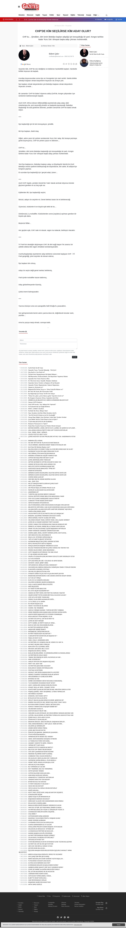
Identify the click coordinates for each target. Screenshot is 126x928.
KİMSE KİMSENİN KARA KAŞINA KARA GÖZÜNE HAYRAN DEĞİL (43, 612)
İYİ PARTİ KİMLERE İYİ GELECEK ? (34, 784)
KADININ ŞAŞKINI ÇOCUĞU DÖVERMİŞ (36, 833)
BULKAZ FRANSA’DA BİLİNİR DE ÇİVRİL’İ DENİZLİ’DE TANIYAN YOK (44, 548)
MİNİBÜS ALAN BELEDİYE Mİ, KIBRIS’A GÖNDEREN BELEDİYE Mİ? (44, 400)
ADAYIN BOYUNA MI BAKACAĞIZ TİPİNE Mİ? (37, 468)
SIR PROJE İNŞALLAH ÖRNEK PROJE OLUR (37, 487)
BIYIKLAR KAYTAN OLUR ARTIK (33, 698)
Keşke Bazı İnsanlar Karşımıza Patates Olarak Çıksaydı (40, 426)
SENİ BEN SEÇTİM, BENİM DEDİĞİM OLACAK (38, 479)
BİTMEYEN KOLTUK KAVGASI (33, 781)
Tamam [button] (118, 924)
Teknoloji (80, 15)
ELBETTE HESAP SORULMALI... (34, 878)
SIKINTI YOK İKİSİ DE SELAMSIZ (34, 606)
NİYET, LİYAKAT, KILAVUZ (32, 408)
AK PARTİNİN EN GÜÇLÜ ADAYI (33, 655)
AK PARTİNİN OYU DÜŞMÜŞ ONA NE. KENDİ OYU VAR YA (41, 642)
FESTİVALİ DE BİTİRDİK (31, 670)
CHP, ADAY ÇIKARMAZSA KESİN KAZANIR (36, 751)
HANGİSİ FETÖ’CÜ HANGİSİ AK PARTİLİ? (36, 747)
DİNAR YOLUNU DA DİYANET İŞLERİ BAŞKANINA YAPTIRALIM (43, 528)
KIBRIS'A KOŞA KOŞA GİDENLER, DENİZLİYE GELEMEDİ (41, 854)
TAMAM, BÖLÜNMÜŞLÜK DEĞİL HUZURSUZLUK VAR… (41, 657)
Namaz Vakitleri (78, 906)
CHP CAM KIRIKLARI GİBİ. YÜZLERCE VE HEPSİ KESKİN (41, 560)
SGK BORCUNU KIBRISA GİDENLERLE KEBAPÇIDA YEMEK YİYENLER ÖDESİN (48, 567)
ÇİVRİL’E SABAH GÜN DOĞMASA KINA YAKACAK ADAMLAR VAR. (43, 524)
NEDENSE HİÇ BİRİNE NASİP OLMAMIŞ (36, 754)
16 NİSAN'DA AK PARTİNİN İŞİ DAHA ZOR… (37, 831)
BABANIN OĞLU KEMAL (31, 440)
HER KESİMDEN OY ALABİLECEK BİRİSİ (36, 676)
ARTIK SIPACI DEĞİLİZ (31, 884)
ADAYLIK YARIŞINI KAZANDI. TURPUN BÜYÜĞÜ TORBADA (42, 610)
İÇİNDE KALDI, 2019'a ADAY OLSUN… (35, 717)
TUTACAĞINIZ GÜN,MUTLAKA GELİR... (36, 861)
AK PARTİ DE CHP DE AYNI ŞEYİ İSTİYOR (36, 844)
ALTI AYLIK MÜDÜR (30, 558)
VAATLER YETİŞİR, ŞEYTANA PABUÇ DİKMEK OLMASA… (41, 807)
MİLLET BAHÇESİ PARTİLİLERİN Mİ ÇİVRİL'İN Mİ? (39, 483)
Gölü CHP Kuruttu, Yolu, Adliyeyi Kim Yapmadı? (38, 404)
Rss (49, 896)
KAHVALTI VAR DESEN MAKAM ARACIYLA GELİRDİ (39, 672)
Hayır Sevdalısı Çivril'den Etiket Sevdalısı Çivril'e (38, 413)
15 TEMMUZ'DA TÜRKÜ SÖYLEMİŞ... (35, 741)
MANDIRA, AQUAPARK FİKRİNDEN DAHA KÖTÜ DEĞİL (40, 515)
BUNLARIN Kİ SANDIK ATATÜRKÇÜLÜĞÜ (36, 668)
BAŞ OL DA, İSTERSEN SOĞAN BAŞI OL (36, 537)
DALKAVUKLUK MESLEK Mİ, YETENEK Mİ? (37, 829)
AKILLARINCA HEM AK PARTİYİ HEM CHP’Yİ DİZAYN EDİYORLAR (43, 430)
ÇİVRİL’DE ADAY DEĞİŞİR (32, 621)
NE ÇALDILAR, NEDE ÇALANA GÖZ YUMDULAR (38, 758)
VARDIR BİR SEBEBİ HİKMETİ (33, 629)
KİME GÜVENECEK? (30, 659)
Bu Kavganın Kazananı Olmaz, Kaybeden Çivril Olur (39, 398)
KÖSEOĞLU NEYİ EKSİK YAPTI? (34, 696)
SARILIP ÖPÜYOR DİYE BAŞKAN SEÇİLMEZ (37, 661)
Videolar (99, 19)
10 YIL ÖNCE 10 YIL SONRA (32, 601)
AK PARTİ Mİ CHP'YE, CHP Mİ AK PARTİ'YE (37, 618)
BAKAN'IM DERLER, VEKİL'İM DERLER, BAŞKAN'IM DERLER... (43, 721)
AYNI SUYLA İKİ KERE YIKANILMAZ (34, 597)
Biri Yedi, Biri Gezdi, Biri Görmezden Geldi (36, 391)
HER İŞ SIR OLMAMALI (31, 485)
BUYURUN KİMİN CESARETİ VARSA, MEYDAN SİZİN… (40, 704)
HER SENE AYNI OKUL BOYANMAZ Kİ (35, 535)
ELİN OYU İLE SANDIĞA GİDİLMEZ (34, 580)
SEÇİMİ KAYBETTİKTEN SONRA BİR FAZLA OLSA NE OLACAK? (43, 595)
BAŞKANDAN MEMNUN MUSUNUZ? (35, 799)
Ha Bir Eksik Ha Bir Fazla (31, 368)
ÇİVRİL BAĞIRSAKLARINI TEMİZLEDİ (35, 460)
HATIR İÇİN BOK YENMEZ (32, 771)
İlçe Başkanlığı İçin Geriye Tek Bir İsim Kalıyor (37, 393)
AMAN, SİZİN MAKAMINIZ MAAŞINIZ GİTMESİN (38, 739)
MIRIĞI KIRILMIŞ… (30, 790)
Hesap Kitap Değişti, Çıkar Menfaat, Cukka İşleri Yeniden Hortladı (43, 417)
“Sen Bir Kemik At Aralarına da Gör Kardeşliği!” (37, 415)
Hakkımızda (66, 896)
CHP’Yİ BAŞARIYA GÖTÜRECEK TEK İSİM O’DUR (39, 552)
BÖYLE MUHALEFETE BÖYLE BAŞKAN (36, 543)
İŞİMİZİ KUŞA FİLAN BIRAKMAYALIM (35, 796)
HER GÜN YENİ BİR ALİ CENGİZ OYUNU (36, 846)
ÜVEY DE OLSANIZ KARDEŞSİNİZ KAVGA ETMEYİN (39, 498)
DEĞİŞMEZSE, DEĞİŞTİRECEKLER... (35, 631)
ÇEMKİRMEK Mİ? (29, 492)
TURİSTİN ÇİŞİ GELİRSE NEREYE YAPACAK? (37, 494)
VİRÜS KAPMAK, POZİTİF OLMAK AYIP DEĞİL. (38, 518)
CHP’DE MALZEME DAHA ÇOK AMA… (35, 773)
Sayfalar (63, 904)
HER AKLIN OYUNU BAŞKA (32, 764)
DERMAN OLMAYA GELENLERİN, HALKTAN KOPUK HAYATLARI (43, 473)
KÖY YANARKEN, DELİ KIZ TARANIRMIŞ (36, 769)
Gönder (74, 357)
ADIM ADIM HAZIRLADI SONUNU (34, 775)
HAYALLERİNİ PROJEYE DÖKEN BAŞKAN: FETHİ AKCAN (41, 827)
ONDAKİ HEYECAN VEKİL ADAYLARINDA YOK (38, 464)
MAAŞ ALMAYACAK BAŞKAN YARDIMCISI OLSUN (39, 545)
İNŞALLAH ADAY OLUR (31, 638)
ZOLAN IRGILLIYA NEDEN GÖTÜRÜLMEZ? (37, 837)
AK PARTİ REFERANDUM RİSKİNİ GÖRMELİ (37, 835)
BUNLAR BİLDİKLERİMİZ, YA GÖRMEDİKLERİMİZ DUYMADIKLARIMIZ (45, 653)
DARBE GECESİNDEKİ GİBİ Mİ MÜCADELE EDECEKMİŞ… (41, 681)
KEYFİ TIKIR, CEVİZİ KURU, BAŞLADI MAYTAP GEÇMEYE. (41, 792)
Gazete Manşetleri (79, 904)
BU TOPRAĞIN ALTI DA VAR (32, 766)
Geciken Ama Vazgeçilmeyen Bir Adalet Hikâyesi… (39, 374)
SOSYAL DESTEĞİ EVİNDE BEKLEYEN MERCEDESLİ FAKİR (42, 496)
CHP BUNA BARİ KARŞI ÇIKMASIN (34, 816)
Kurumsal (76, 896)
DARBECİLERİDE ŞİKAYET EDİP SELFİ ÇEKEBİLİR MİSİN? (41, 867)
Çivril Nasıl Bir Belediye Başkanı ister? (35, 447)
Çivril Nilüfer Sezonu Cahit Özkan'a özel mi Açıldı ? (39, 419)
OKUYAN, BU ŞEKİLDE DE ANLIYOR (35, 571)
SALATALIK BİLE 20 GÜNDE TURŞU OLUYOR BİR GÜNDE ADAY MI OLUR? (46, 449)
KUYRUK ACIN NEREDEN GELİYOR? (35, 863)
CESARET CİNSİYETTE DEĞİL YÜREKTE (36, 743)
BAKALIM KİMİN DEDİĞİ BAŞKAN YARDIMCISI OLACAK (40, 805)
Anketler (50, 904)
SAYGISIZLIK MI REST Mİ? (32, 839)
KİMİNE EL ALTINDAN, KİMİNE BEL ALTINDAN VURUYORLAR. (42, 526)
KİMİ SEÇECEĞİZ (29, 586)
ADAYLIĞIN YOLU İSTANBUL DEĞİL (34, 646)
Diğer (95, 15)
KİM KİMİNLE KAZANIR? (31, 693)
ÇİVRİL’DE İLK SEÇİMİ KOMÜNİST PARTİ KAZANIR (39, 522)
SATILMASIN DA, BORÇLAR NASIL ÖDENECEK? (38, 565)
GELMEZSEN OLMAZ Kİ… (32, 708)
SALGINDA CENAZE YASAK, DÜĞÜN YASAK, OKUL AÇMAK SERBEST (45, 520)
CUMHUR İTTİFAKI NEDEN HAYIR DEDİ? (36, 500)
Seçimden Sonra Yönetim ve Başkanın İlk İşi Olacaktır (40, 383)
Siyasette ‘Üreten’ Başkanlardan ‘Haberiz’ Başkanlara (39, 385)
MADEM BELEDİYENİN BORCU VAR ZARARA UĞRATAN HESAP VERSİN (45, 576)
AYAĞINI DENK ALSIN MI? (32, 477)
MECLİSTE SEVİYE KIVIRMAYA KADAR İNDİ (37, 466)
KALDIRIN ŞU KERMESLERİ (32, 726)
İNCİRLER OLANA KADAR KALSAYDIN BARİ (37, 490)
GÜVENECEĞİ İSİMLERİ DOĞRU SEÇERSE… (38, 811)
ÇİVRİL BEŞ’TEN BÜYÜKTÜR (32, 730)
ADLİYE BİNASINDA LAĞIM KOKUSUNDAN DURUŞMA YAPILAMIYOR (44, 505)
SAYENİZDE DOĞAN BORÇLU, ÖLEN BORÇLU (38, 760)
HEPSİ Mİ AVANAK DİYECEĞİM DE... (35, 503)
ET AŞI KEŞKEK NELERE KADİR (33, 554)
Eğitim (73, 15)
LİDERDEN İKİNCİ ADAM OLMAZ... (34, 873)
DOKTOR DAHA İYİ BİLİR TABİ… (34, 711)
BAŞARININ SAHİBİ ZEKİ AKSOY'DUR (35, 882)
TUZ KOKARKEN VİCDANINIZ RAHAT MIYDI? (37, 683)
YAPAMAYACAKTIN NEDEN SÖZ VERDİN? (36, 736)
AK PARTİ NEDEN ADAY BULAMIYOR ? (35, 633)
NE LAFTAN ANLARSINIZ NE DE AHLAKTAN (37, 871)
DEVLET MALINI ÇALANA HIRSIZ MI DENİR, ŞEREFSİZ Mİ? (42, 700)
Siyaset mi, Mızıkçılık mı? (31, 387)
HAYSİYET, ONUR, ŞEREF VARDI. (34, 563)
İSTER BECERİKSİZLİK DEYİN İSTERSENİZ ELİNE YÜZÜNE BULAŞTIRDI (46, 842)
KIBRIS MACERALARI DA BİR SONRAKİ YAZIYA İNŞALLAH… (42, 858)
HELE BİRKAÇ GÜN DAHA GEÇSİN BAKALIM (37, 453)
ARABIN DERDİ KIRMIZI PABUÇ (33, 728)
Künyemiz (57, 896)
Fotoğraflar (109, 19)
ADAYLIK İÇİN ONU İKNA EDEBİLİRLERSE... (37, 625)
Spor (58, 15)
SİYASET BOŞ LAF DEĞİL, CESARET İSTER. (37, 687)
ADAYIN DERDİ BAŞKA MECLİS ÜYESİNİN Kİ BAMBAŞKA (41, 614)
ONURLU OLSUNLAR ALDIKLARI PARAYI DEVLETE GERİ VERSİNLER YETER (47, 556)
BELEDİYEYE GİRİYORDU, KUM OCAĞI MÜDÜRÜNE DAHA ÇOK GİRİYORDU (47, 507)
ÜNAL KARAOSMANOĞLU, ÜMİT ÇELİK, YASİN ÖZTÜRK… (41, 724)
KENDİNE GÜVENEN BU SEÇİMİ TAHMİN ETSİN (38, 455)
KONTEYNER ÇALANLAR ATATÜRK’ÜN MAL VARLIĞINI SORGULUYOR (45, 689)
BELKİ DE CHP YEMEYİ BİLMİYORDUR (36, 749)
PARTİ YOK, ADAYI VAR (31, 663)
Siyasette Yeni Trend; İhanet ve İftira (34, 378)
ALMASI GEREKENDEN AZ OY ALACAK (36, 824)
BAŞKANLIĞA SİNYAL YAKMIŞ (33, 651)
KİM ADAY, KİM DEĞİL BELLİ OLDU (34, 648)
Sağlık (38, 15)
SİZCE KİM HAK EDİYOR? (32, 786)
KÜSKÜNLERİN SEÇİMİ (31, 794)
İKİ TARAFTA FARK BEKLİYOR (33, 588)
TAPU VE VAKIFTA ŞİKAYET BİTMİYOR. (36, 539)
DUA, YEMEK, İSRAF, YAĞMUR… (34, 432)
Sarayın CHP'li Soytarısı (31, 402)
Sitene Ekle (41, 896)
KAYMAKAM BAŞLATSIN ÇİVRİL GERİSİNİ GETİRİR (39, 541)
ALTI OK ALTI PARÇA (30, 578)
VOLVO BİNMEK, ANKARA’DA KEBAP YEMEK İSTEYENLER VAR (43, 445)
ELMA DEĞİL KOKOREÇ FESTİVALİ (34, 569)
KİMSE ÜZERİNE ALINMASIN (32, 820)
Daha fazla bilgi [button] (78, 924)
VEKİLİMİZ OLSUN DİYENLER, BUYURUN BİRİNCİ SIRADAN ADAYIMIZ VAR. (47, 713)
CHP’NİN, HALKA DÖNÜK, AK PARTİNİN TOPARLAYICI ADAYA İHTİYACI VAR (46, 715)
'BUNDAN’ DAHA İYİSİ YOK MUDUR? (35, 779)
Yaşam (44, 15)
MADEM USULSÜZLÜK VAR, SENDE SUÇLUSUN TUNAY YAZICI (43, 702)
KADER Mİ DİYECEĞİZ (31, 470)
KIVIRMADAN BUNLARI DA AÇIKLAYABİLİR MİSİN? (39, 865)
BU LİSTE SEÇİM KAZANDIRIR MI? (34, 590)
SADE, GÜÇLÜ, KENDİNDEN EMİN (34, 640)
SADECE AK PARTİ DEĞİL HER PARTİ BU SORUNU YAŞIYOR (42, 593)
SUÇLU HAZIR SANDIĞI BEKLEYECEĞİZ (36, 584)
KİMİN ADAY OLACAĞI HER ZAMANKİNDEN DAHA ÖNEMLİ (41, 801)
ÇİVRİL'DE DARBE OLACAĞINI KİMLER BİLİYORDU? (40, 869)
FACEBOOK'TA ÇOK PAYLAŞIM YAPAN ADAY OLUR (39, 451)
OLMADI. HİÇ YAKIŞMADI (31, 608)
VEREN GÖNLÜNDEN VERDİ (32, 511)
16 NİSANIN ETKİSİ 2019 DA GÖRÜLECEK (36, 822)
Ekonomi (30, 15)
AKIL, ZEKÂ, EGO (29, 481)
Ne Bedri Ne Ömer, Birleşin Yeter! (34, 411)
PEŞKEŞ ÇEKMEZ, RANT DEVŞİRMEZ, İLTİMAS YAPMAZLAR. (42, 691)
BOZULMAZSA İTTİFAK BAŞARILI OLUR (36, 616)
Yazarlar (119, 19)
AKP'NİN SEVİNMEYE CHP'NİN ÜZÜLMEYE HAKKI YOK (40, 462)
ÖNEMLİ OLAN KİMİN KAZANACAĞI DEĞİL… (37, 599)
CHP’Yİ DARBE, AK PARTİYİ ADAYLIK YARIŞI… (38, 623)
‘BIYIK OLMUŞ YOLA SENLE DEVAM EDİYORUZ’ (38, 788)
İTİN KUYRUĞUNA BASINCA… (33, 734)
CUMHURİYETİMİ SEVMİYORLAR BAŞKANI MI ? (38, 636)
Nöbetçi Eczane (52, 906)
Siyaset (65, 15)
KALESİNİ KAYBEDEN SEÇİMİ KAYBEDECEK (37, 582)
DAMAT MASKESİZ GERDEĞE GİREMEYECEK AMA (39, 530)
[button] (17, 20)
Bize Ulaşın (85, 896)
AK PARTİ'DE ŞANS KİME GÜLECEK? (35, 666)
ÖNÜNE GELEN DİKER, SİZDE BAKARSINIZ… (38, 550)
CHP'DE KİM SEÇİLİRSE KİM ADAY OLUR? (37, 458)
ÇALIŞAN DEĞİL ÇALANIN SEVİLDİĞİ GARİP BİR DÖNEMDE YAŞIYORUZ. (46, 509)
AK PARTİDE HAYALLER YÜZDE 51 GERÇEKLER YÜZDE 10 (42, 809)
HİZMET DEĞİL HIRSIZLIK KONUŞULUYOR (37, 762)
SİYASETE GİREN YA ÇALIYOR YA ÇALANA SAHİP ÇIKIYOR (42, 573)
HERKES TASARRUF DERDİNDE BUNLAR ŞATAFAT (39, 674)
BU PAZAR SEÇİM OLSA (31, 603)
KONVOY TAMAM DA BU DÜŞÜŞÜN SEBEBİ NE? (38, 706)
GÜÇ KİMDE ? (28, 814)
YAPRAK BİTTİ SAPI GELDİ (32, 745)
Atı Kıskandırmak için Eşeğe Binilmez (35, 406)
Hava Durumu (65, 906)
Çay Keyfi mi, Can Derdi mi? (32, 372)
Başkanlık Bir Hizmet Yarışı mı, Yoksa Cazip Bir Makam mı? (41, 389)
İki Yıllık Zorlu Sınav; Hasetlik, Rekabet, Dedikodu (38, 381)
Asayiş (88, 15)
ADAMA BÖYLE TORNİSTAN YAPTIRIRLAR (37, 777)
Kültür (52, 15)
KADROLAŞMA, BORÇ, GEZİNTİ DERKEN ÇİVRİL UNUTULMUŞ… (43, 533)
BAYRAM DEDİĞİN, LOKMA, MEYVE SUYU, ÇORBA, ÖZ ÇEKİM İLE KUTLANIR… (48, 428)
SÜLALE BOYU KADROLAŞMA (33, 803)
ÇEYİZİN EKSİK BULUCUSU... (33, 848)
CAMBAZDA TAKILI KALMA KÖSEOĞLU (36, 756)
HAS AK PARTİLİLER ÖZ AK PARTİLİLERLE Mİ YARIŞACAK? (42, 513)
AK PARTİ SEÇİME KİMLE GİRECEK (35, 644)
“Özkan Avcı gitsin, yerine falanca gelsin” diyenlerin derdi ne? (42, 396)
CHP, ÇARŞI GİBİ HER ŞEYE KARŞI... (35, 856)
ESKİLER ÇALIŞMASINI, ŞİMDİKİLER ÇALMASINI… (39, 732)
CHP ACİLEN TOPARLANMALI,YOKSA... (36, 876)
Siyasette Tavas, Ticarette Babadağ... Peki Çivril (38, 370)
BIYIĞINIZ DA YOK (29, 679)
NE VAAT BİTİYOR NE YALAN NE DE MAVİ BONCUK (39, 442)
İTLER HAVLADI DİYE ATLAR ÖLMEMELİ (36, 421)
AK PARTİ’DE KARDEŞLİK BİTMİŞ (34, 627)
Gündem (22, 15)
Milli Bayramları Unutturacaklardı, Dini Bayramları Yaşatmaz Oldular (44, 376)
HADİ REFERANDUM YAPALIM (33, 880)
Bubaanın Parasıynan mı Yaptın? (34, 423)
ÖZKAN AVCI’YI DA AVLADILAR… (34, 719)
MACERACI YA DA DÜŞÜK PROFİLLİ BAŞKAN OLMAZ (40, 818)
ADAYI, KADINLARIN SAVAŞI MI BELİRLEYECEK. (38, 685)
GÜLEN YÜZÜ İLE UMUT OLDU (33, 434)
